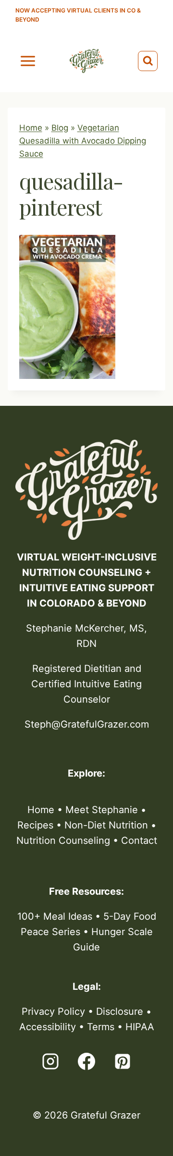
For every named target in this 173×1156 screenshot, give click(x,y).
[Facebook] (86, 1061)
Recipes (35, 825)
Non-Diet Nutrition (106, 825)
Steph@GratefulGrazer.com (87, 724)
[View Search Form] (148, 61)
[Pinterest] (122, 1061)
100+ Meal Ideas (54, 916)
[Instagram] (50, 1061)
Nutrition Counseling (63, 840)
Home (30, 128)
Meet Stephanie (101, 809)
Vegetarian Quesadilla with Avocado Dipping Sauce (82, 140)
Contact (139, 840)
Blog (59, 128)
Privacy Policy (53, 1011)
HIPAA (139, 1027)
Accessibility (47, 1027)
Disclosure (119, 1011)
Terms (100, 1027)
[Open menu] (28, 60)
